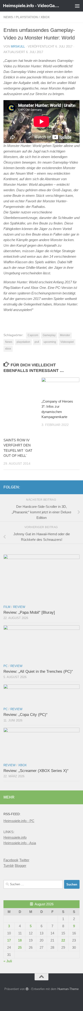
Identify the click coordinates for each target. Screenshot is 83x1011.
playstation (23, 342)
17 (9, 940)
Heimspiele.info (15, 837)
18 (20, 940)
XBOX (45, 17)
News (8, 17)
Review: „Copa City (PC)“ (25, 714)
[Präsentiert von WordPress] (27, 988)
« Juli (7, 961)
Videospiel (67, 342)
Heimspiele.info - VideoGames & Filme (33, 5)
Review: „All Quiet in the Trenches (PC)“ (38, 671)
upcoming (50, 342)
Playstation (27, 17)
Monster (65, 335)
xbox (8, 348)
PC (5, 666)
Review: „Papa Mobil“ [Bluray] (29, 612)
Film (6, 607)
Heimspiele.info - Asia (19, 843)
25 (20, 947)
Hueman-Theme (68, 989)
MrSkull (18, 46)
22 (63, 940)
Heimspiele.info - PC (18, 821)
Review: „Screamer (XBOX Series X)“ (35, 771)
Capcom (33, 335)
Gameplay (49, 335)
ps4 (37, 342)
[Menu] (77, 6)
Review (19, 607)
